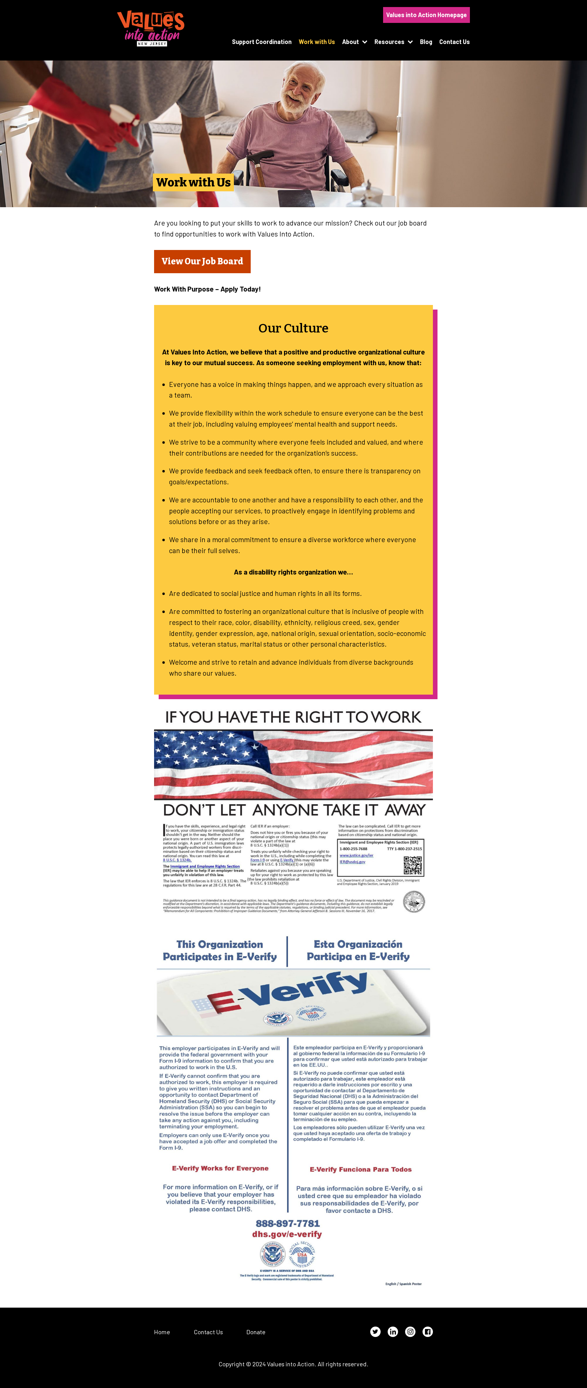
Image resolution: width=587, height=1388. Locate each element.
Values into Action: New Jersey (150, 28)
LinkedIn (393, 1332)
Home (162, 1331)
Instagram (410, 1332)
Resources (389, 41)
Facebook (428, 1332)
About (350, 41)
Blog (426, 41)
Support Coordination (262, 41)
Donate (255, 1331)
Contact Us (454, 41)
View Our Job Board (202, 261)
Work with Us (317, 41)
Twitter (375, 1332)
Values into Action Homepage (426, 14)
